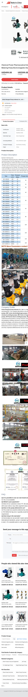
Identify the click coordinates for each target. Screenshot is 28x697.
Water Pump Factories (21, 672)
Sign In (3, 114)
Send (14, 555)
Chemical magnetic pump (7, 642)
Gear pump (4, 647)
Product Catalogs (22, 639)
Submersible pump (19, 644)
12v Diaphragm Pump (8, 665)
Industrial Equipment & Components (13, 10)
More (2, 686)
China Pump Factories (8, 672)
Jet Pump (24, 661)
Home (2, 10)
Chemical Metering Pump (8, 679)
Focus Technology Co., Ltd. (18, 691)
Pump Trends (6, 683)
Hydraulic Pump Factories (9, 676)
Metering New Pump (22, 676)
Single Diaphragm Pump (21, 665)
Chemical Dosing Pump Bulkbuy (19, 683)
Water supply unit (5, 644)
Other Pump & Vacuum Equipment (11, 661)
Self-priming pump (19, 647)
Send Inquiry (14, 79)
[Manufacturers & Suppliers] (14, 2)
